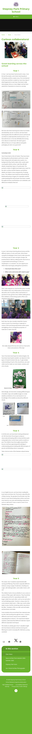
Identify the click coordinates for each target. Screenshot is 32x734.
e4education (23, 682)
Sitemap (7, 686)
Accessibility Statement (22, 684)
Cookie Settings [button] (23, 686)
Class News (17, 35)
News (9, 35)
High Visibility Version (7, 684)
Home (3, 35)
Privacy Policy (15, 686)
